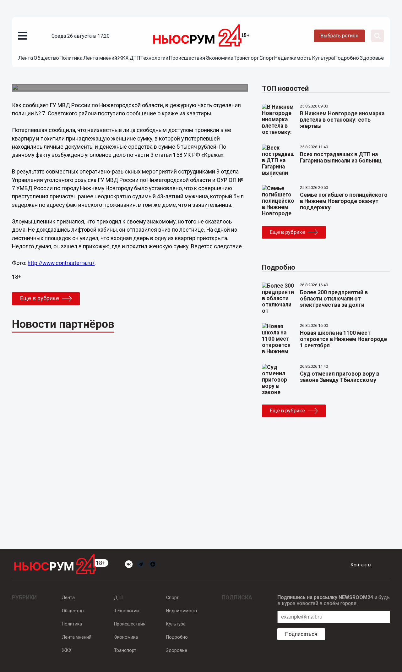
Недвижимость (293, 58)
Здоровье (372, 58)
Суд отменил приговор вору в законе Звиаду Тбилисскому (339, 377)
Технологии (154, 58)
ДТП (134, 58)
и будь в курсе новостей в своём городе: (333, 600)
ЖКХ (123, 58)
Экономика (219, 58)
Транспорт (246, 58)
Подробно (346, 58)
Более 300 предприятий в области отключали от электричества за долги (334, 298)
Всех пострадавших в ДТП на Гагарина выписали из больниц (341, 157)
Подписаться (301, 634)
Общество (46, 58)
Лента (25, 58)
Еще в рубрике (39, 298)
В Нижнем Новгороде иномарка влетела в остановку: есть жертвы (342, 119)
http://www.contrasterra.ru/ (61, 263)
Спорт (266, 58)
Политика (71, 58)
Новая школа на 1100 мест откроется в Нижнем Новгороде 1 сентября (343, 339)
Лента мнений (100, 58)
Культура (323, 58)
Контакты (361, 564)
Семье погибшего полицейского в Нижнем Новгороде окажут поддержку (344, 201)
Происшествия (187, 58)
